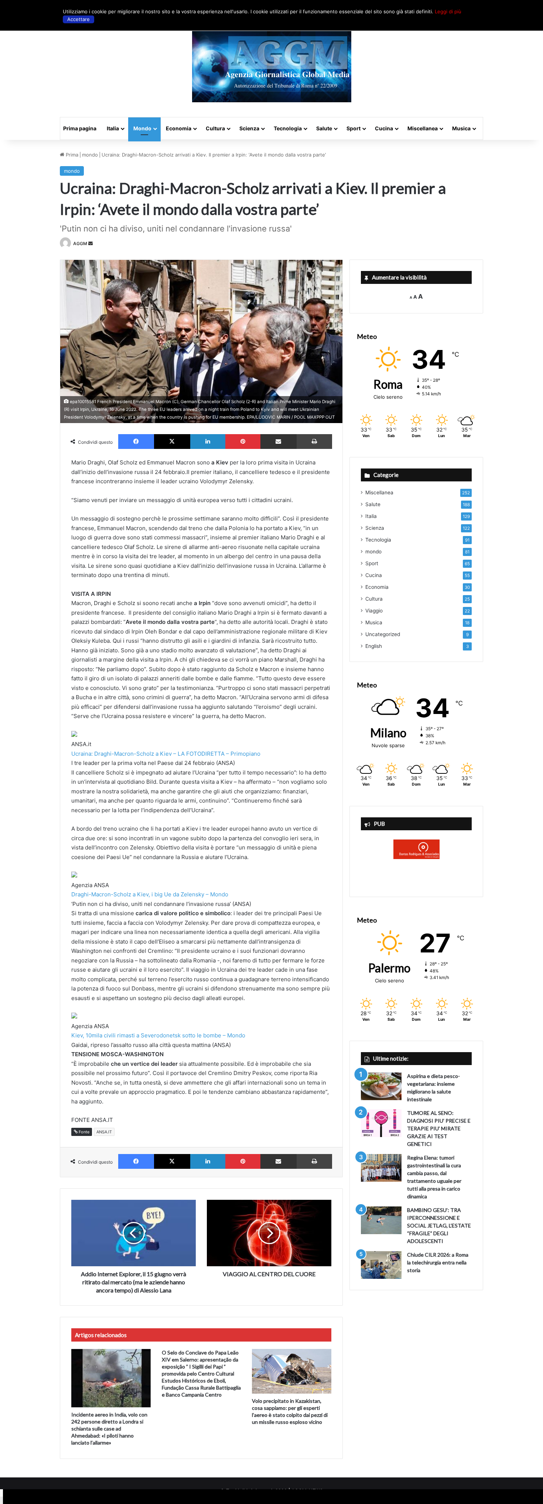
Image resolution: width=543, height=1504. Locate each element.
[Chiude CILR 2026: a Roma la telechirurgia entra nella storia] (381, 1265)
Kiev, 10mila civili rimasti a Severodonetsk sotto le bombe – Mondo (158, 1035)
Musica (461, 128)
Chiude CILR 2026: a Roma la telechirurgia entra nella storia (437, 1262)
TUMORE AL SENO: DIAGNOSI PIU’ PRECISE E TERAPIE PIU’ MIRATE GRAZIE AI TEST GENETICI (439, 1128)
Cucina (384, 128)
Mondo (142, 128)
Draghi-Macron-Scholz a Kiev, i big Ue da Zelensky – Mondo (149, 894)
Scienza (249, 128)
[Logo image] (271, 66)
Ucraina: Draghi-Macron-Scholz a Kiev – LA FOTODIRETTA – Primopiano (165, 753)
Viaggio (374, 611)
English (373, 646)
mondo (90, 155)
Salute (324, 128)
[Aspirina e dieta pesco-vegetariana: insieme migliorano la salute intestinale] (381, 1086)
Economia (178, 128)
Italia (113, 128)
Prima (71, 155)
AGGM (80, 243)
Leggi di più (448, 11)
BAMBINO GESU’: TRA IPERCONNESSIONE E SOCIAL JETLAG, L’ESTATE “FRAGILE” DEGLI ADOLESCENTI (439, 1225)
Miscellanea (422, 128)
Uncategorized (382, 634)
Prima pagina (79, 128)
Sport (353, 128)
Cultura (215, 128)
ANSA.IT (104, 1131)
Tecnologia (288, 128)
